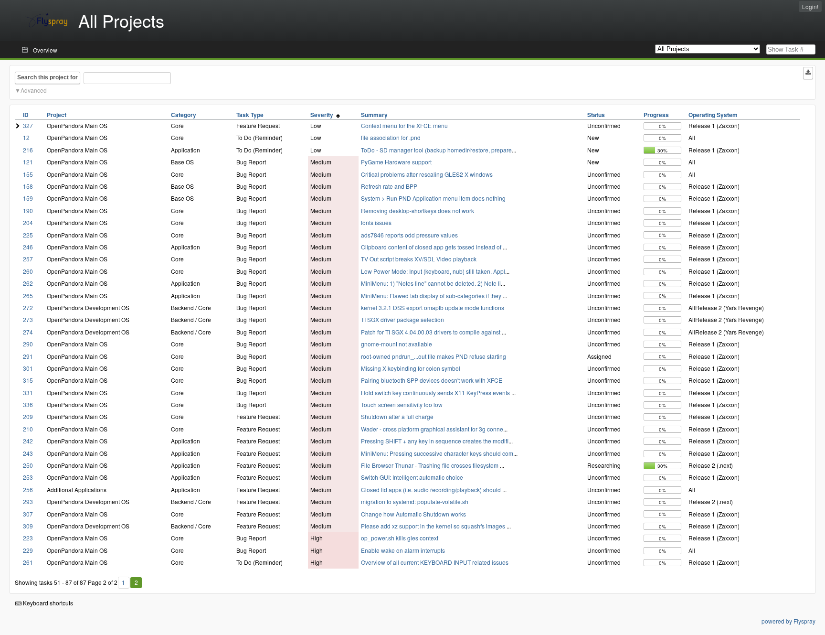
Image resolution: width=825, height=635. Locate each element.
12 (26, 137)
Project (56, 114)
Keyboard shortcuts (47, 603)
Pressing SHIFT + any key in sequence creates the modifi (434, 441)
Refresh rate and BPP (389, 186)
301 (28, 368)
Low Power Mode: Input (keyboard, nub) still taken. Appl (433, 271)
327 (28, 125)
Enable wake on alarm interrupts (403, 550)
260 (28, 271)
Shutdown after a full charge (397, 416)
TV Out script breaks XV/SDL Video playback (418, 259)
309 (28, 526)
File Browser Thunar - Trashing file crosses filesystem (430, 465)
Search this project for (47, 77)
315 (28, 380)
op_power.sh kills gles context (399, 538)
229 (28, 550)
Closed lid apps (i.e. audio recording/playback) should (431, 489)
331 (28, 392)
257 (28, 259)
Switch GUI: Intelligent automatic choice (412, 477)
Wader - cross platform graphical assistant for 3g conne (432, 429)
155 (28, 174)
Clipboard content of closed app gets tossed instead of (432, 247)
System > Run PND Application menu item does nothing (433, 198)
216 (28, 150)
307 (28, 514)
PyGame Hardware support (396, 162)
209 (28, 416)
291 (28, 356)
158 (28, 186)
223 (28, 538)
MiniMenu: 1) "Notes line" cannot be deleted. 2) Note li (431, 283)
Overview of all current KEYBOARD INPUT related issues (434, 562)
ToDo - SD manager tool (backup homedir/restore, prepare (436, 150)
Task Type (250, 114)
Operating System (713, 114)
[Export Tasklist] (808, 73)
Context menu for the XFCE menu (404, 125)
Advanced (34, 90)
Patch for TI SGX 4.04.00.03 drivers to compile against (431, 332)
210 (28, 429)
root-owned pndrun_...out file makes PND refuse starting (433, 356)
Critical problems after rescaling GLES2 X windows (427, 174)
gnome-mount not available (396, 344)
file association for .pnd (391, 137)
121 (28, 162)
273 (28, 319)
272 (28, 307)
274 (28, 332)
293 (28, 501)
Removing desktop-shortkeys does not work (417, 210)
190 (28, 210)
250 (28, 465)
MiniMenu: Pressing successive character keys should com (437, 453)
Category (183, 114)
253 (28, 477)
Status (596, 114)
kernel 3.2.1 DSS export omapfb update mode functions (432, 307)
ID (26, 114)
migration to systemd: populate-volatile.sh (414, 501)
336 (28, 404)
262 (28, 283)
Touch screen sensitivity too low (402, 404)
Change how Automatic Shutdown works (413, 514)
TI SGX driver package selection (402, 319)
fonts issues (376, 222)
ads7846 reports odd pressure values (409, 235)
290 (28, 344)
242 (28, 441)
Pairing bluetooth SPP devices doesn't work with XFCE (431, 380)
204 (28, 222)
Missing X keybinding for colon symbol (410, 368)
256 (28, 489)
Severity (323, 114)
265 (28, 295)
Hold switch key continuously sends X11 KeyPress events (436, 392)
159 (28, 198)
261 (28, 562)
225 (28, 235)
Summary (374, 114)
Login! (810, 6)
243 (28, 453)
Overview (45, 50)
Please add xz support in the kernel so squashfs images (434, 526)
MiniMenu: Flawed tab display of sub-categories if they (432, 295)
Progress (656, 114)
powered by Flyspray (788, 621)
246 (28, 247)
